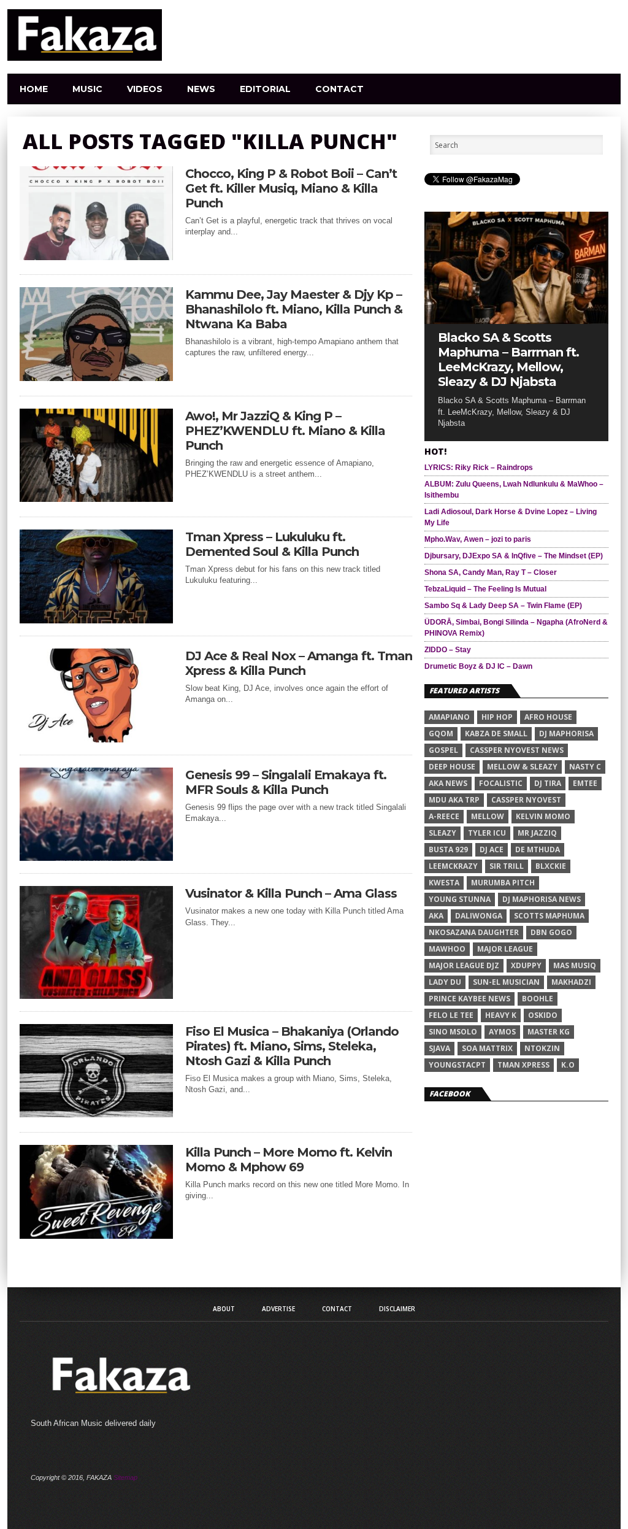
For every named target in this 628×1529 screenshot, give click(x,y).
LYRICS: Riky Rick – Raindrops (478, 467)
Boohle (537, 998)
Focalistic (501, 783)
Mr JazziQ (537, 833)
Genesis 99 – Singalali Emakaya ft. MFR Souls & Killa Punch (285, 782)
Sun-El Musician (506, 982)
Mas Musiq (574, 965)
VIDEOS (145, 88)
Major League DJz (464, 965)
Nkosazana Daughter (474, 932)
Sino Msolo (453, 1031)
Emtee (585, 783)
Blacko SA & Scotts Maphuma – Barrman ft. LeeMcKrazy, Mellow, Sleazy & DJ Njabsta (508, 359)
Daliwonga (478, 916)
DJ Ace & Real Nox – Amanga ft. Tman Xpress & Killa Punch (298, 663)
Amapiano (449, 717)
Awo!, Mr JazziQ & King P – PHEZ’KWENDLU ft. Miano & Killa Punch (285, 431)
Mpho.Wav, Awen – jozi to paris (477, 539)
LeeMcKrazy (453, 866)
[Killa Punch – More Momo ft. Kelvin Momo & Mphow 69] (96, 1235)
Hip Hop (497, 717)
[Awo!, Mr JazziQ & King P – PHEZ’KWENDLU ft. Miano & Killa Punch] (96, 498)
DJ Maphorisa (566, 733)
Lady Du (445, 982)
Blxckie (550, 866)
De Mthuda (537, 849)
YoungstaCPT (457, 1065)
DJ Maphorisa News (541, 899)
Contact (339, 88)
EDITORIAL (265, 88)
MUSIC (87, 88)
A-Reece (444, 816)
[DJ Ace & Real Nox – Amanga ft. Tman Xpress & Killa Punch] (96, 739)
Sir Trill (506, 866)
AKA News (448, 783)
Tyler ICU (487, 833)
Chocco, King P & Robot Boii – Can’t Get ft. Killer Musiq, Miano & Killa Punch (291, 188)
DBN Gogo (551, 932)
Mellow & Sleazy (522, 766)
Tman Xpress (523, 1065)
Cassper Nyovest (526, 800)
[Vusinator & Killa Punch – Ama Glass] (96, 995)
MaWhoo (447, 949)
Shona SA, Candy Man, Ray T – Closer (490, 572)
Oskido (542, 1015)
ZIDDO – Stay (447, 649)
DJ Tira (547, 783)
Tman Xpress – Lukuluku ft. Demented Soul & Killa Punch (272, 544)
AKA (436, 916)
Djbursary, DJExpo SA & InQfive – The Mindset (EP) (513, 556)
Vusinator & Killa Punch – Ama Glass (291, 893)
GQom (441, 733)
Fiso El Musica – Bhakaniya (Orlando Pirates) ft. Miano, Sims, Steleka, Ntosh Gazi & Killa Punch (292, 1046)
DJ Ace (492, 849)
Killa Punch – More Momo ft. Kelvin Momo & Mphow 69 (288, 1159)
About (224, 1309)
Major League (505, 949)
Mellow (487, 816)
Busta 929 (448, 849)
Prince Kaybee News (469, 998)
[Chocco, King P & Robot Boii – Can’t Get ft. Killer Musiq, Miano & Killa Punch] (96, 257)
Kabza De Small (496, 733)
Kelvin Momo (543, 816)
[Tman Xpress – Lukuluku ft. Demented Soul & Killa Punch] (96, 620)
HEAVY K (500, 1015)
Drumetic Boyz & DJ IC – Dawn (478, 666)
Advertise (278, 1309)
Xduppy (526, 965)
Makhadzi (571, 982)
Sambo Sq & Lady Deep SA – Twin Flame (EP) (503, 605)
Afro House (548, 717)
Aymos (502, 1031)
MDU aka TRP (454, 800)
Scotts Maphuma (549, 916)
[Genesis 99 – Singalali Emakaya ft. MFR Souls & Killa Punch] (96, 857)
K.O (568, 1065)
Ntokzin (542, 1048)
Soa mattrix (487, 1048)
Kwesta (444, 882)
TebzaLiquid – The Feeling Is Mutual (485, 589)
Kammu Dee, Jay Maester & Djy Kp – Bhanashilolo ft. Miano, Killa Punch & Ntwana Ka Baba (293, 309)
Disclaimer (397, 1309)
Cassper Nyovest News (517, 750)
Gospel (443, 750)
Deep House (452, 766)
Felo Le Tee (451, 1015)
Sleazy (442, 833)
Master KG (548, 1031)
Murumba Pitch (503, 882)
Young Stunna (460, 899)
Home (34, 88)
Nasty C (585, 766)
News (201, 88)
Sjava (439, 1048)
